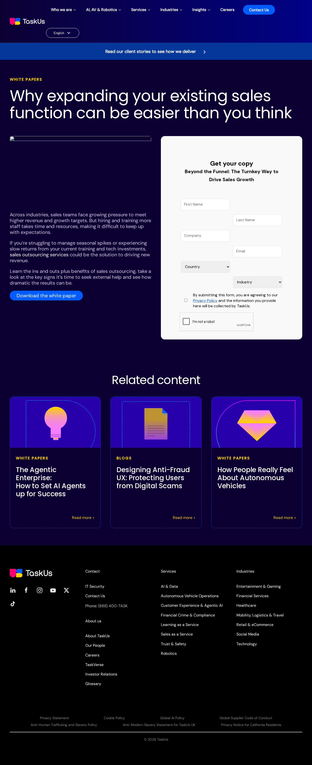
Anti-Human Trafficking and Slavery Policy (64, 725)
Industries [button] (169, 9)
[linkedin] (13, 590)
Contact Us (259, 9)
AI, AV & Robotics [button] (101, 9)
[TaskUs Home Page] (31, 572)
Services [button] (138, 9)
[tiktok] (13, 603)
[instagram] (40, 590)
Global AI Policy (172, 718)
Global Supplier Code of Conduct (246, 718)
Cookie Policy (114, 718)
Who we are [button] (61, 9)
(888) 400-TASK (112, 605)
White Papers (26, 79)
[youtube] (53, 590)
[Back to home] (28, 21)
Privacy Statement (54, 718)
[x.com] (66, 590)
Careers (227, 9)
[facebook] (26, 590)
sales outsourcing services (39, 254)
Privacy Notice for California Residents (251, 725)
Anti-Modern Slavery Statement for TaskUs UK (159, 725)
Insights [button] (199, 9)
